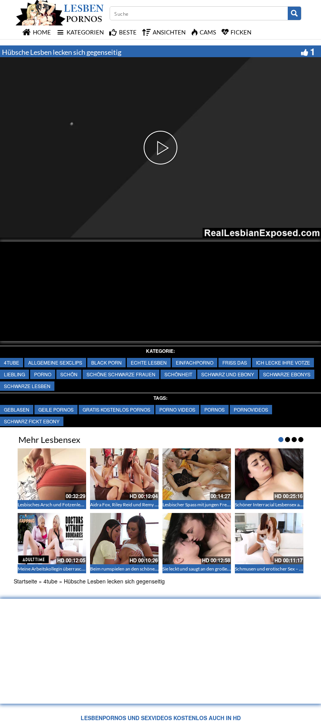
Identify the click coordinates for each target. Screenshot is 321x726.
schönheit (178, 374)
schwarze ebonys (286, 374)
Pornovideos (251, 409)
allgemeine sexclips (55, 362)
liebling (14, 374)
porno (42, 374)
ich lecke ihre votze (283, 362)
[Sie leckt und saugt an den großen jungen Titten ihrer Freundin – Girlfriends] (196, 538)
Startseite (25, 581)
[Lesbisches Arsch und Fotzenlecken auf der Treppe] (52, 474)
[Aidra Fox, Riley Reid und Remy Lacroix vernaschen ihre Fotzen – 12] (124, 474)
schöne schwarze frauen (121, 374)
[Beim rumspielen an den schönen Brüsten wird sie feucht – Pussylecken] (124, 538)
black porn (106, 362)
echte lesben (149, 362)
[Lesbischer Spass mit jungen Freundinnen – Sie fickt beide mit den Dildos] (196, 474)
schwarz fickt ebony (32, 421)
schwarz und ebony (227, 374)
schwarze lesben (27, 386)
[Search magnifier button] (294, 13)
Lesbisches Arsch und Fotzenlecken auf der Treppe (69, 504)
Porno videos (177, 409)
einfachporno (194, 362)
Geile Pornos (56, 409)
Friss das (234, 362)
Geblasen (16, 409)
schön (69, 374)
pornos (214, 409)
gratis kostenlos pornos (116, 409)
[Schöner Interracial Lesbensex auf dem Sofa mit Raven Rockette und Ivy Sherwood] (269, 474)
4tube (11, 362)
